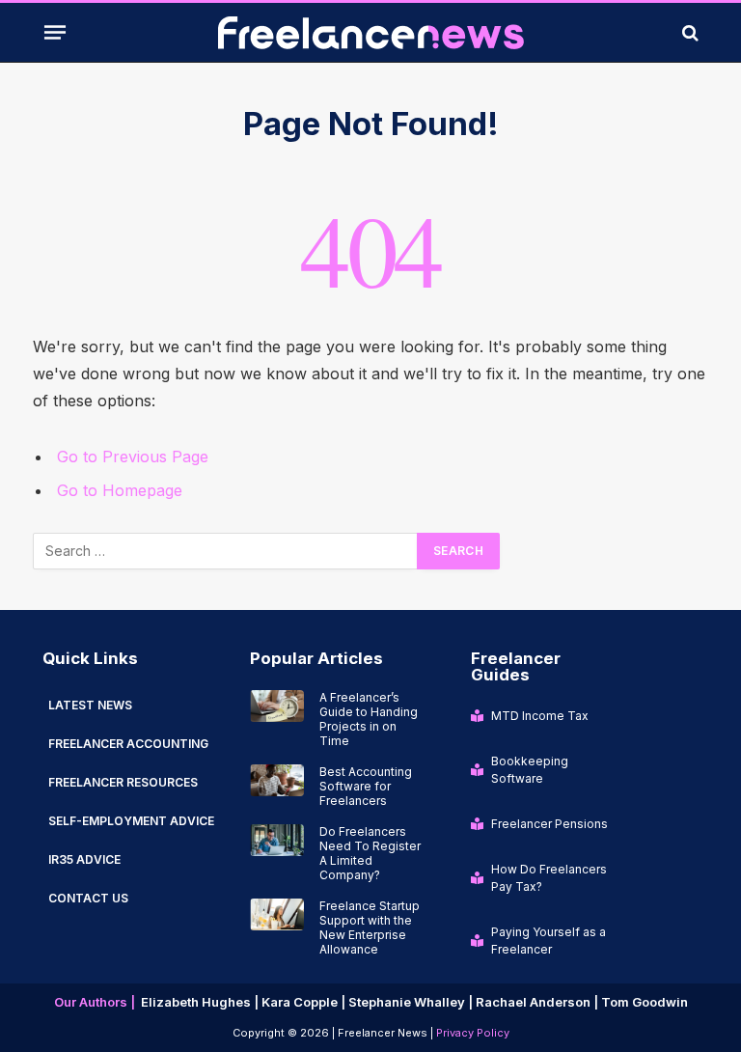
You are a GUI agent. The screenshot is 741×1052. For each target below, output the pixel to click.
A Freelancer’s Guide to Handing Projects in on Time (368, 719)
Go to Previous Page (132, 456)
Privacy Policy (472, 1032)
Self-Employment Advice (131, 821)
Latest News (90, 705)
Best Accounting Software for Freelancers (365, 786)
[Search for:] (226, 551)
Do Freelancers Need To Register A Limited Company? (370, 853)
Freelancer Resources (123, 782)
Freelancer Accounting (128, 743)
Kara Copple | (304, 1002)
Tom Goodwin (644, 1002)
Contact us (88, 898)
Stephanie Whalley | (412, 1002)
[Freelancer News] (371, 33)
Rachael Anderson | (538, 1002)
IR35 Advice (84, 859)
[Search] (688, 32)
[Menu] (55, 32)
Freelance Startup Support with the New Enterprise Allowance (369, 927)
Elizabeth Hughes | (201, 1002)
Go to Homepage (119, 490)
